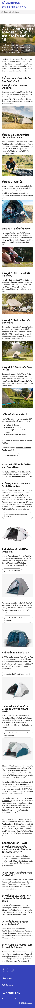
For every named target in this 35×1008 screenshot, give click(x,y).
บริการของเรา (7, 978)
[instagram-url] (12, 970)
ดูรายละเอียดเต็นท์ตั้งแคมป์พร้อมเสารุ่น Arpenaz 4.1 (15, 619)
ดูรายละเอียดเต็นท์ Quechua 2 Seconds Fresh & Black (16, 516)
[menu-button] (30, 2)
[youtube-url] (7, 970)
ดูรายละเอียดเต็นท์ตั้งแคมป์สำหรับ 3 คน (16, 674)
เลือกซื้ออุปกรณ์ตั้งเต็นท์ (11, 455)
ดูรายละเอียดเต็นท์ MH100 (12, 571)
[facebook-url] (3, 970)
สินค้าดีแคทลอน (7, 985)
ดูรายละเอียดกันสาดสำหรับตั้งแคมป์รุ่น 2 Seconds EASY (16, 734)
